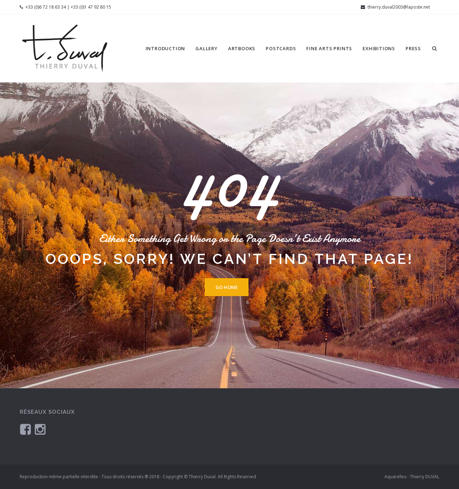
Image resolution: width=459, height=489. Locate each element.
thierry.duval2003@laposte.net (398, 7)
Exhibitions (379, 48)
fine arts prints (329, 48)
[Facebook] (25, 429)
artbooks (241, 48)
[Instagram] (40, 429)
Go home (227, 287)
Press (413, 48)
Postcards (281, 48)
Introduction (165, 48)
